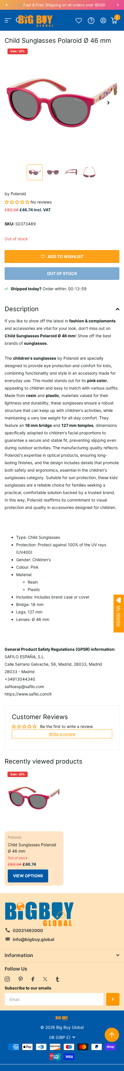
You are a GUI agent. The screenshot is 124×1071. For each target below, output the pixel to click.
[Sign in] (103, 20)
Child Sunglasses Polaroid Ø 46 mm (32, 847)
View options (28, 875)
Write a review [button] (62, 733)
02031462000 (28, 930)
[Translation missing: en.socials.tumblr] (57, 979)
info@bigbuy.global (33, 939)
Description (22, 309)
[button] (6, 4)
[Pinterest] (20, 979)
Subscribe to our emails (28, 987)
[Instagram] (7, 979)
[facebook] (32, 979)
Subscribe (112, 999)
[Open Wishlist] (79, 20)
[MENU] (8, 20)
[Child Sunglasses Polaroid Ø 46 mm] (34, 798)
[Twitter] (45, 979)
